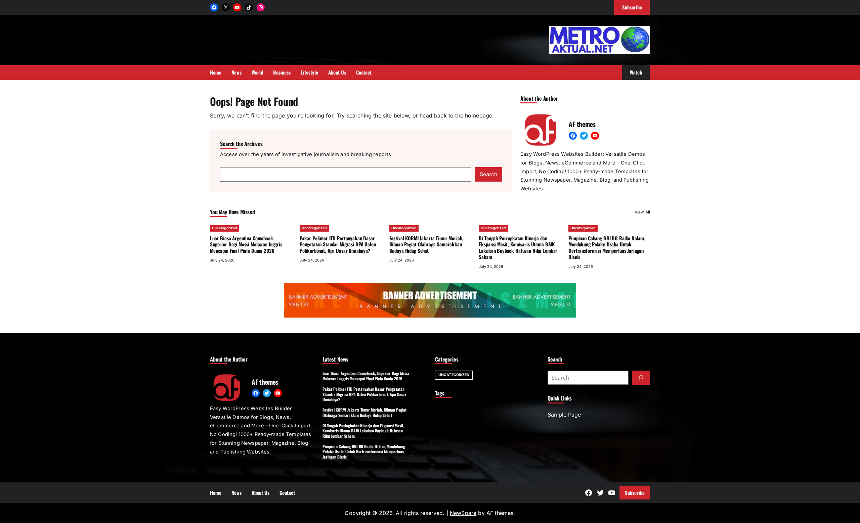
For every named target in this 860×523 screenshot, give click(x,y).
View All (642, 212)
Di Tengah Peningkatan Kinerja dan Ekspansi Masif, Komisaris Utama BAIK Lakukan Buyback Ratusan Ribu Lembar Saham (518, 247)
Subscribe (635, 492)
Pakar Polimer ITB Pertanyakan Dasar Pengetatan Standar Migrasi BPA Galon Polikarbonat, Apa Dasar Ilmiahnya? (338, 244)
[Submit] (641, 378)
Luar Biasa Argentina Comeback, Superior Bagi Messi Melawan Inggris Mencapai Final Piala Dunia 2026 (246, 244)
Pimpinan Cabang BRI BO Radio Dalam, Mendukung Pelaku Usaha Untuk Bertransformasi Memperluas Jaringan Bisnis (606, 247)
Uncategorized (224, 228)
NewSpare (463, 513)
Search (488, 174)
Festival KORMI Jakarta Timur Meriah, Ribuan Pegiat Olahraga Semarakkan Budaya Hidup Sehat (426, 244)
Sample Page (564, 414)
